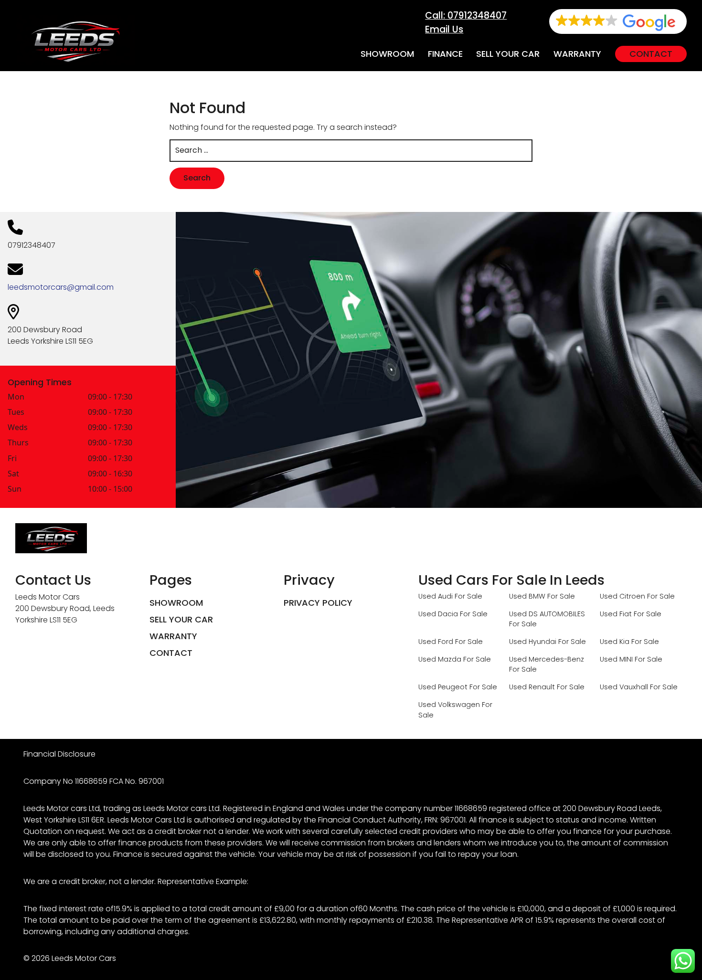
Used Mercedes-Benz (546, 659)
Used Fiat (616, 614)
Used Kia (614, 641)
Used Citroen (622, 596)
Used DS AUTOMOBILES (547, 614)
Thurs (18, 443)
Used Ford (435, 641)
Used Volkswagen (449, 704)
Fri (12, 459)
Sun (14, 489)
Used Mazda (439, 659)
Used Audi (435, 596)
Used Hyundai (532, 641)
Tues (16, 412)
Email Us (444, 29)
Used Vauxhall (624, 687)
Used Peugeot (443, 687)
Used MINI (616, 659)
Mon (16, 397)
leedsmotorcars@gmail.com (61, 287)
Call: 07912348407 (466, 15)
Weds (18, 427)
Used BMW (527, 596)
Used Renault (532, 687)
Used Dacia (438, 614)
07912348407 (31, 245)
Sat (13, 474)
